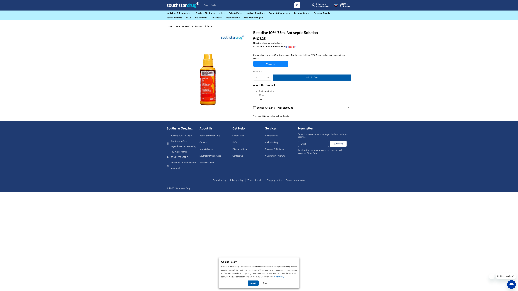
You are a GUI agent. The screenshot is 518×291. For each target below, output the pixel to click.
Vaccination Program (275, 156)
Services (271, 128)
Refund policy (219, 180)
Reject (265, 283)
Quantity (257, 71)
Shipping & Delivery (274, 149)
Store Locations (207, 162)
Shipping (257, 43)
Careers (203, 142)
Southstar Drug (182, 188)
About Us (206, 128)
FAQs (234, 142)
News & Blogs (206, 149)
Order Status (238, 135)
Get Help (238, 128)
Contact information (295, 180)
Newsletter (305, 128)
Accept (253, 283)
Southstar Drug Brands (210, 156)
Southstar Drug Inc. (180, 128)
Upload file (270, 64)
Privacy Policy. (312, 153)
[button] (346, 5)
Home (169, 26)
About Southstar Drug (210, 135)
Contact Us (237, 156)
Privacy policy (236, 180)
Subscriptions (271, 135)
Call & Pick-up (271, 142)
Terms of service (255, 180)
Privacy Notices (239, 149)
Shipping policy (274, 180)
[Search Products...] (297, 5)
